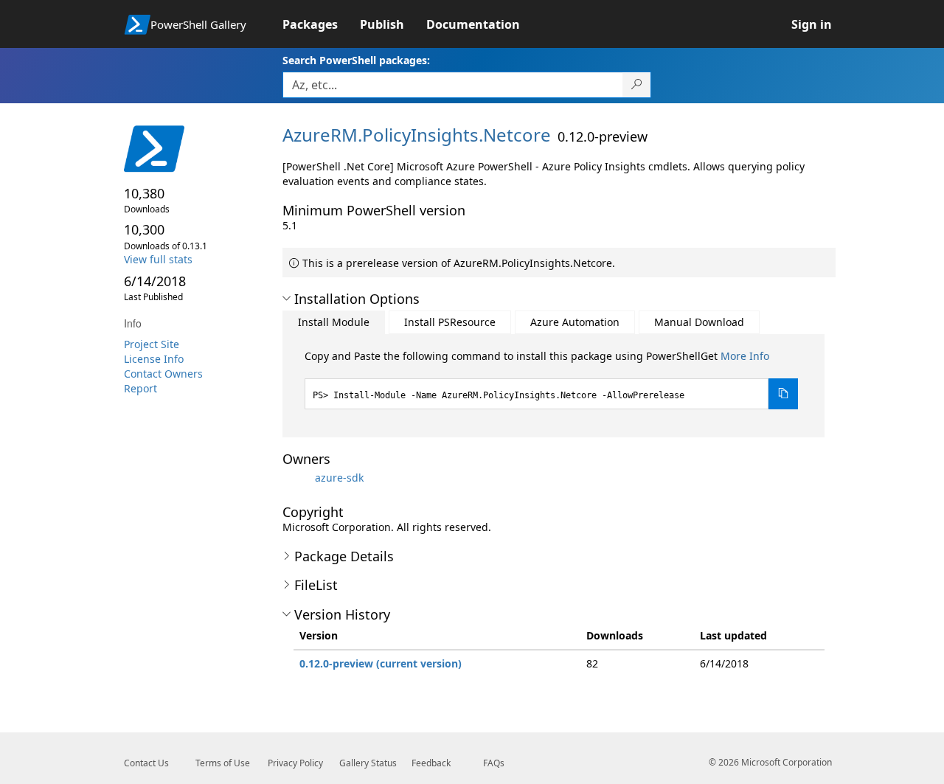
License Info (154, 359)
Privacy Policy (295, 763)
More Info (745, 356)
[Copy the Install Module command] (783, 393)
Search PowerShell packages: (356, 60)
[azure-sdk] (297, 478)
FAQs (493, 763)
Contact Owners (163, 374)
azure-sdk (339, 478)
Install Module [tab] (333, 322)
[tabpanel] (552, 379)
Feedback (431, 763)
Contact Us (146, 763)
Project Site (151, 344)
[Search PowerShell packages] (636, 85)
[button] (286, 298)
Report (140, 388)
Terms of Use (222, 763)
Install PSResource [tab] (450, 322)
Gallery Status (368, 763)
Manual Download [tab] (699, 322)
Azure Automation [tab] (575, 322)
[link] (321, 24)
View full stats (158, 259)
